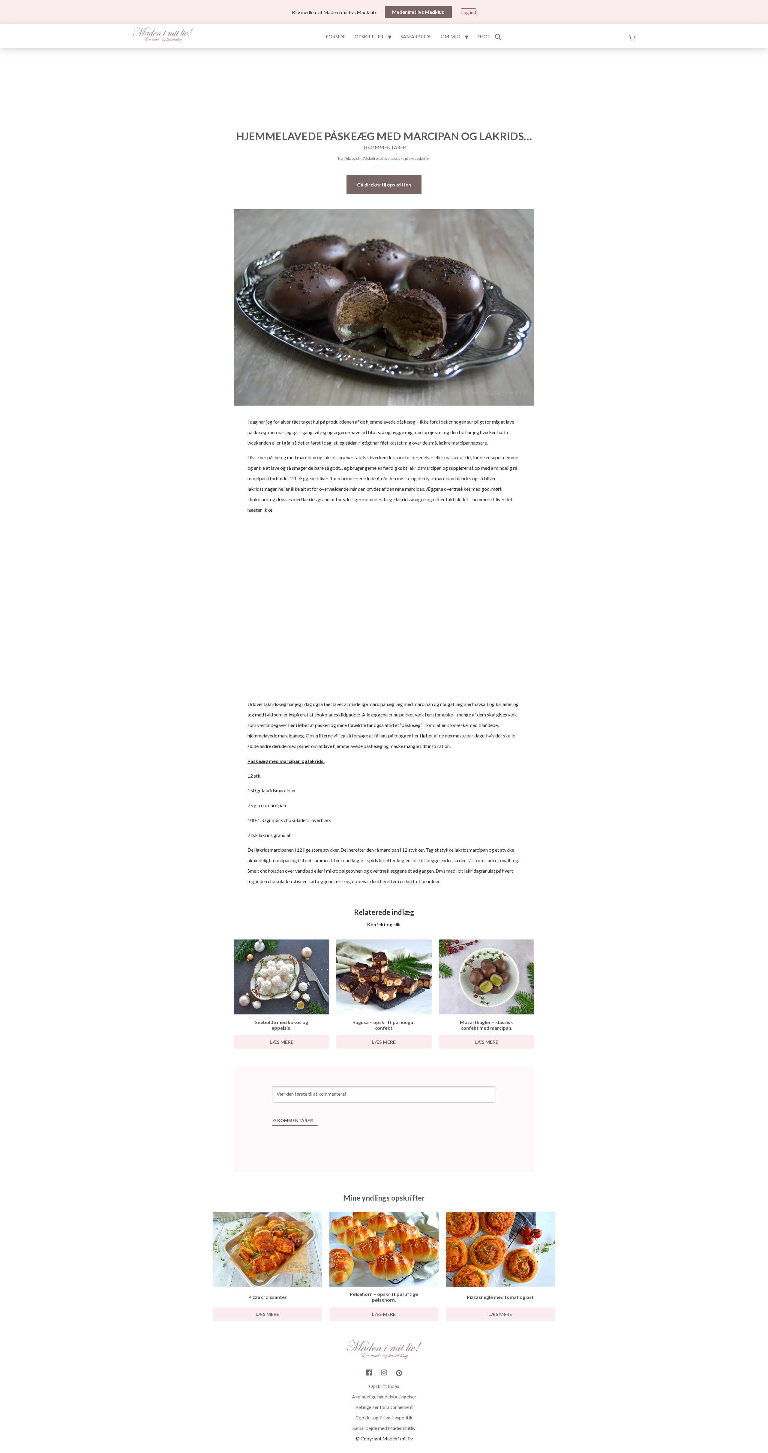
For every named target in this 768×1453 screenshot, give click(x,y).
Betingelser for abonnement (384, 1407)
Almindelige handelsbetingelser (384, 1397)
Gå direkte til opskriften (384, 184)
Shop (483, 36)
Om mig (450, 36)
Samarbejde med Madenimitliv (384, 1428)
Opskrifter (369, 36)
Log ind (468, 12)
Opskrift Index (384, 1386)
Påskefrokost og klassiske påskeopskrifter (396, 158)
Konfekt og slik (350, 158)
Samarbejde (416, 36)
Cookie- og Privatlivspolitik (384, 1418)
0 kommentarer (385, 147)
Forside (336, 36)
